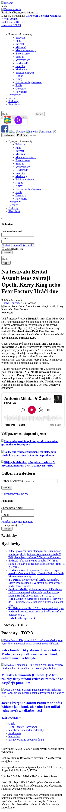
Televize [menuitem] (20, 37)
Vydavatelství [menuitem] (22, 59)
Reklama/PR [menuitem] (22, 63)
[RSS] (12, 131)
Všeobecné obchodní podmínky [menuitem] (26, 730)
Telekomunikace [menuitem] (24, 72)
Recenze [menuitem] (13, 98)
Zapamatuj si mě (14, 248)
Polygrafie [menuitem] (21, 91)
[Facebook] (5, 131)
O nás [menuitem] (11, 723)
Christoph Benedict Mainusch (43, 15)
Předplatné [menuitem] (14, 104)
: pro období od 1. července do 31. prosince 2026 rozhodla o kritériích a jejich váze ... (36, 602)
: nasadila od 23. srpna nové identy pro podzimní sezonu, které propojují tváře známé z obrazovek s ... (36, 611)
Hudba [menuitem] (19, 75)
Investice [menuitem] (20, 66)
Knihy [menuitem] (19, 78)
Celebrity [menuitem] (20, 88)
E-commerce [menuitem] (22, 53)
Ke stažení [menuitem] (14, 736)
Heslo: (5, 238)
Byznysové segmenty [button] (20, 34)
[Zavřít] (2, 218)
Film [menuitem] (18, 40)
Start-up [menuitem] (19, 56)
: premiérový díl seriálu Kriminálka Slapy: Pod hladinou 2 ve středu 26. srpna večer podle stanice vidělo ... (34, 583)
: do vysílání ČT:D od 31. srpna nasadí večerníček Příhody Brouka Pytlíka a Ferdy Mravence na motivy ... (36, 573)
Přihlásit (5, 245)
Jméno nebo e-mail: (12, 231)
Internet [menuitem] (19, 43)
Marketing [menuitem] (21, 69)
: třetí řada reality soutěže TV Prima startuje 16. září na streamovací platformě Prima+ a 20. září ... (36, 563)
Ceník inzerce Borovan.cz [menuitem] (22, 726)
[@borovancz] (21, 131)
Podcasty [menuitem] (13, 101)
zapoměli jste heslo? (23, 245)
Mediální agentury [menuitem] (25, 50)
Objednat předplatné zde (15, 493)
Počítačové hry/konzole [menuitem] (28, 82)
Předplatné (8, 135)
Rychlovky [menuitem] (14, 94)
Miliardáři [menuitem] (20, 47)
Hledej (6, 262)
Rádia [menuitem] (18, 85)
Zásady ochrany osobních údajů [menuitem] (26, 739)
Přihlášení (22, 135)
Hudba (5, 302)
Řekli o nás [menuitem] (14, 733)
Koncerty (15, 302)
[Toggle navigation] (34, 135)
